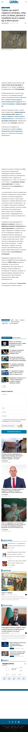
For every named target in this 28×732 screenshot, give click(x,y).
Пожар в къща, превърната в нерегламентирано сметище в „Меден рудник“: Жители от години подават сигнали (12, 456)
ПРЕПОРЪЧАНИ (7, 605)
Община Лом (5, 323)
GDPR (18, 726)
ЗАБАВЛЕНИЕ (7, 570)
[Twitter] (10, 28)
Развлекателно (4, 590)
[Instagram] (12, 722)
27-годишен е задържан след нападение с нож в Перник (16, 365)
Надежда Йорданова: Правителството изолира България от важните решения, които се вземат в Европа (16, 554)
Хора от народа (6, 593)
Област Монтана (5, 321)
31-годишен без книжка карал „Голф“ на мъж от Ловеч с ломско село (16, 372)
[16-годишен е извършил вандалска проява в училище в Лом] (5, 352)
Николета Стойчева (5, 633)
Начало (4, 726)
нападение (22, 320)
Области (7, 7)
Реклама (7, 727)
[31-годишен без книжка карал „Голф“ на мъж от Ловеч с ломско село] (5, 372)
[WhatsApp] (24, 28)
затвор (16, 320)
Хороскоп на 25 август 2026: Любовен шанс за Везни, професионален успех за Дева (17, 563)
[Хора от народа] (14, 582)
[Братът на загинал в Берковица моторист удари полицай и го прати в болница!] (5, 343)
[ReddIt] (17, 28)
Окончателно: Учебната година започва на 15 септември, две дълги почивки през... (17, 653)
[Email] (21, 28)
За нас (8, 726)
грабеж (12, 320)
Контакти (16, 727)
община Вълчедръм (15, 321)
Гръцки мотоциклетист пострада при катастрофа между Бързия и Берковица (17, 358)
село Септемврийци (13, 323)
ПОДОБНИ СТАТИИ (6, 337)
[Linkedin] (14, 28)
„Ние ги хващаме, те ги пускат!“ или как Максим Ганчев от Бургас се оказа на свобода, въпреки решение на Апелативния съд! (13, 525)
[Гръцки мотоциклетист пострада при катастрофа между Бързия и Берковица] (5, 358)
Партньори (13, 726)
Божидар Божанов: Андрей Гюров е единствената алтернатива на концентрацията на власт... (13, 629)
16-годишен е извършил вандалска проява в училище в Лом (16, 351)
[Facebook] (6, 28)
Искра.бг (3, 594)
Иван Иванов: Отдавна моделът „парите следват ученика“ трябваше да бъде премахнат (12, 491)
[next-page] (5, 386)
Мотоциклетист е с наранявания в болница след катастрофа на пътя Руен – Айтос (16, 545)
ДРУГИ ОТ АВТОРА (16, 337)
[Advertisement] (14, 66)
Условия (22, 726)
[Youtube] (19, 722)
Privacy (21, 727)
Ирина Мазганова (5, 23)
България (3, 7)
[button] (2, 2)
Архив (11, 727)
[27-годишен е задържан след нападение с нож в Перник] (5, 366)
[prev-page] (2, 386)
